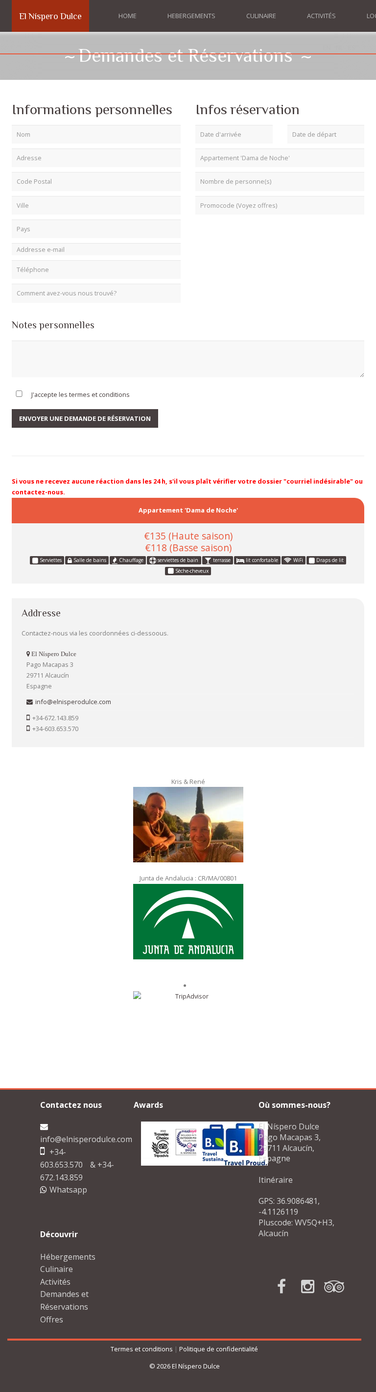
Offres (51, 1319)
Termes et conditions (142, 1348)
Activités (321, 15)
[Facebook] (272, 1286)
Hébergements (67, 1256)
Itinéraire (275, 1179)
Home (127, 15)
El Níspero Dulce (50, 16)
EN (327, 47)
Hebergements (191, 15)
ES (351, 47)
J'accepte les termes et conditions (80, 394)
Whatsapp (68, 1189)
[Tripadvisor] (324, 1286)
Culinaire (261, 15)
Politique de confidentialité (218, 1348)
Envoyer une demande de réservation (85, 418)
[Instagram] (298, 1286)
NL (339, 47)
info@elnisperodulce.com (86, 1139)
